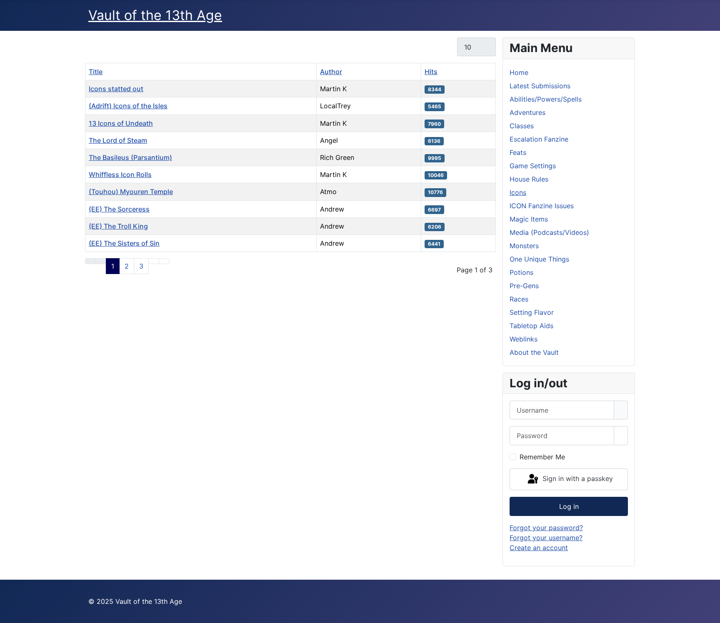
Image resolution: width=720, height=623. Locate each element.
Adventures (527, 112)
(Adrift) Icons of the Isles (128, 106)
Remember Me (542, 457)
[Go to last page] (164, 261)
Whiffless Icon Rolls (120, 174)
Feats (518, 152)
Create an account (539, 547)
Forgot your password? (546, 527)
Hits (431, 71)
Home (519, 72)
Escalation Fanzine (539, 139)
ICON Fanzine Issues (542, 206)
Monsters (524, 246)
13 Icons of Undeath (121, 123)
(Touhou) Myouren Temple (131, 191)
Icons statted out (116, 89)
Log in (569, 506)
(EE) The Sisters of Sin (124, 243)
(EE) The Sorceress (119, 209)
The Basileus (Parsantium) (130, 157)
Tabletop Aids (531, 325)
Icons (518, 192)
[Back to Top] (709, 612)
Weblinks (524, 339)
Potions (521, 272)
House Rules (529, 179)
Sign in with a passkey (576, 478)
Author (331, 71)
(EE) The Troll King (118, 226)
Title (95, 71)
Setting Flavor (532, 312)
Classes (522, 126)
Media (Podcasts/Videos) (549, 232)
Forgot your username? (546, 537)
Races (519, 299)
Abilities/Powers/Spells (546, 99)
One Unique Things (539, 259)
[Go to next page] (153, 261)
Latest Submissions (540, 86)
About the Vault (534, 352)
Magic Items (529, 219)
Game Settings (533, 166)
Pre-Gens (524, 286)
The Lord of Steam (118, 140)
